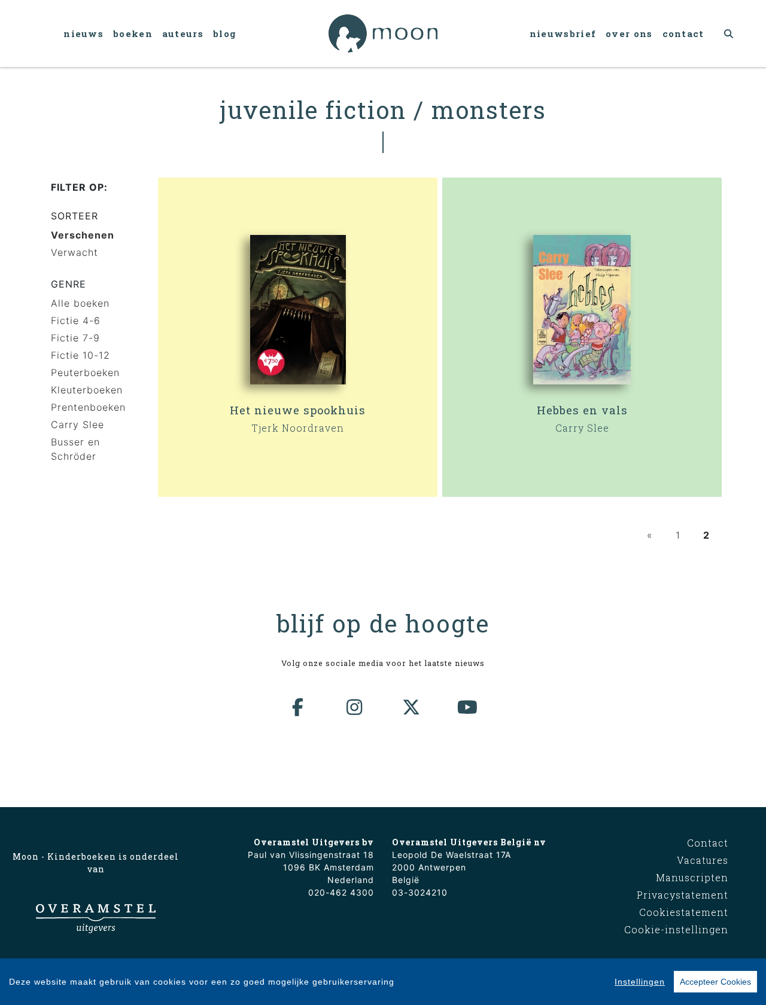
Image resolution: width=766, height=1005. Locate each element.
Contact (683, 33)
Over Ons (629, 33)
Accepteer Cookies (715, 981)
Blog (224, 33)
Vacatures (702, 860)
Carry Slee (77, 424)
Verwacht (74, 252)
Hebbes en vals (582, 410)
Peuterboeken (85, 372)
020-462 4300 (341, 892)
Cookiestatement (683, 912)
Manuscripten (692, 877)
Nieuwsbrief (563, 33)
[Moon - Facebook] (298, 707)
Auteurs (182, 33)
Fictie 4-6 (76, 320)
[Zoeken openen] (729, 33)
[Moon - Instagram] (355, 707)
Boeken (133, 33)
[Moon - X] (411, 707)
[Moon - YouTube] (468, 707)
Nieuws (83, 33)
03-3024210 (420, 892)
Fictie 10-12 (80, 355)
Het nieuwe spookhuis (298, 410)
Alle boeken (80, 303)
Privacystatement (682, 894)
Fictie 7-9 (75, 338)
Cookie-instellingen (676, 929)
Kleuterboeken (87, 390)
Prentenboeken (88, 407)
